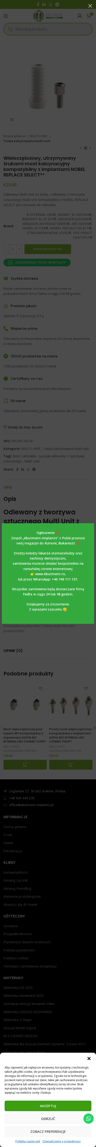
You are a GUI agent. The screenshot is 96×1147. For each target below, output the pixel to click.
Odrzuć (48, 1118)
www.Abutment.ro (50, 574)
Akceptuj (48, 1105)
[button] (89, 1058)
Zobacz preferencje (48, 1131)
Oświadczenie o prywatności (61, 1141)
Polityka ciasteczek (27, 1141)
